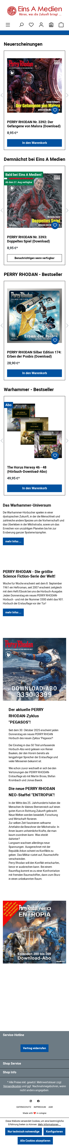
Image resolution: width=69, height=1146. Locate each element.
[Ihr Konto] (41, 25)
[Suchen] (21, 25)
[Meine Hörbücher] (51, 25)
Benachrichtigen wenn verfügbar (34, 258)
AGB (50, 1107)
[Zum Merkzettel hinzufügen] (55, 110)
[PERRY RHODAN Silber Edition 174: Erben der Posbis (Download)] (34, 315)
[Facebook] (38, 1101)
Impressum (40, 1107)
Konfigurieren (54, 1131)
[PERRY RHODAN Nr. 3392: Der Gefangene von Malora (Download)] (34, 85)
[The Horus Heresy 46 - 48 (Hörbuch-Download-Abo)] (34, 430)
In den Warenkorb (34, 143)
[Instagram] (31, 1101)
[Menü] (8, 25)
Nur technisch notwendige (23, 1131)
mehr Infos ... (13, 541)
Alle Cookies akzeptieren (35, 1140)
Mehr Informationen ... (49, 1124)
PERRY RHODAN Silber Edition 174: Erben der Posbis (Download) (34, 354)
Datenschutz (24, 1107)
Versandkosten (12, 1086)
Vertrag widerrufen (34, 1048)
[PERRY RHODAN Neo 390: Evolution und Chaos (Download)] (34, 200)
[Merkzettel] (31, 25)
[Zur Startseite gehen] (34, 11)
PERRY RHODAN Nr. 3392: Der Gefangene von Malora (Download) (34, 124)
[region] (34, 95)
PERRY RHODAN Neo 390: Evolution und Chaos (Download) (32, 239)
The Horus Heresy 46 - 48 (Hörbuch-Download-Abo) (27, 469)
